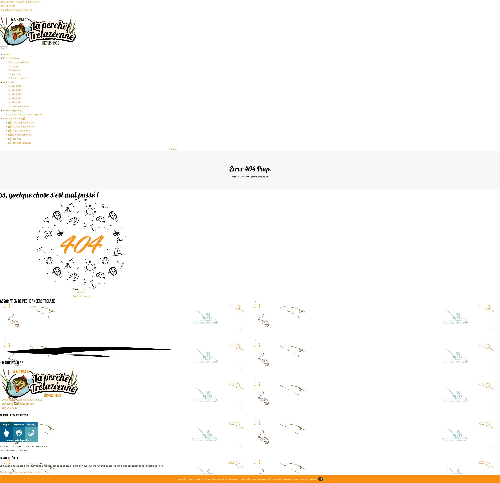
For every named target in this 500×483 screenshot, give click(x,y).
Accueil (235, 177)
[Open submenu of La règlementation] (26, 119)
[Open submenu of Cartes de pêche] (22, 111)
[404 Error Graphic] (82, 201)
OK (320, 479)
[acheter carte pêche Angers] (19, 424)
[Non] (496, 479)
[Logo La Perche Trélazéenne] (39, 368)
